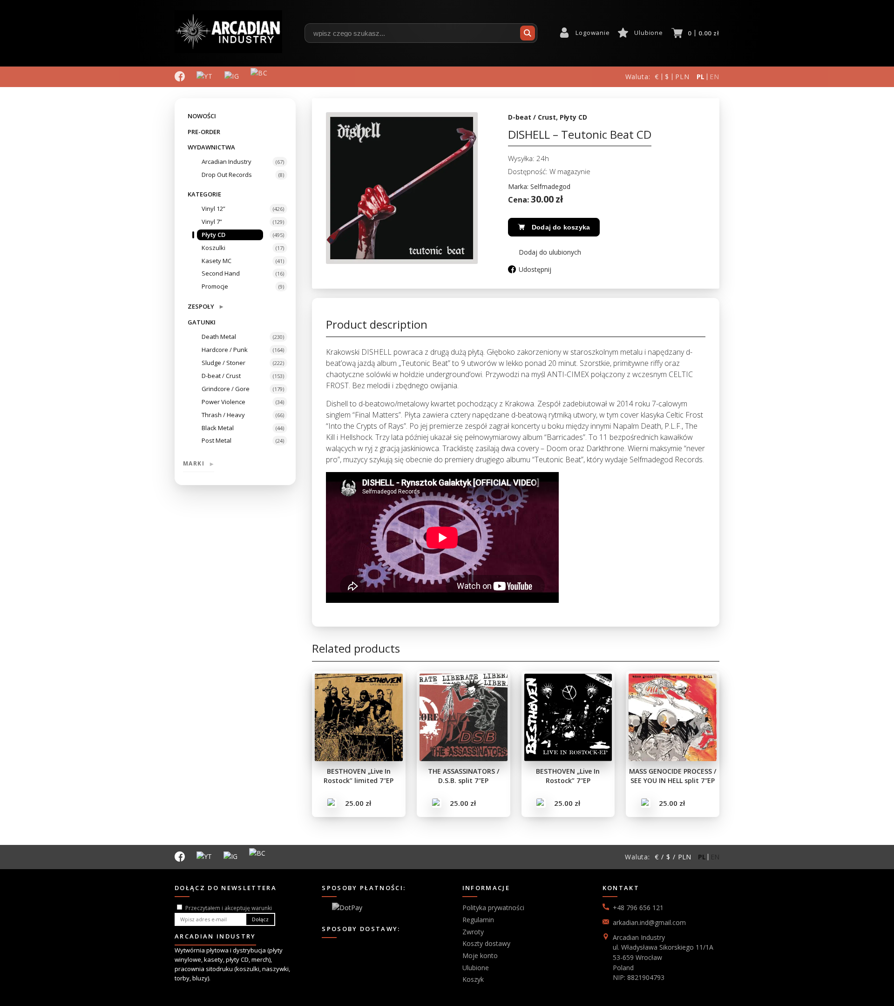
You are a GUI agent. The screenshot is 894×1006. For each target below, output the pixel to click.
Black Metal (218, 428)
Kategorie (204, 194)
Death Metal (219, 336)
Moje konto (480, 955)
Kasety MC (216, 261)
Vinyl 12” (213, 208)
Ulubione (648, 32)
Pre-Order (204, 132)
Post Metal (216, 440)
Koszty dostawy (486, 943)
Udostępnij (535, 269)
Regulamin (478, 919)
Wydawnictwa (211, 147)
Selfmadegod (550, 186)
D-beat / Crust (221, 375)
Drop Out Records (227, 174)
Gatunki (202, 322)
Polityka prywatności (493, 907)
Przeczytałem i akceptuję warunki (228, 908)
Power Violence (223, 402)
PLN (682, 76)
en (714, 76)
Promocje (215, 286)
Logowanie (593, 32)
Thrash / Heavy (223, 415)
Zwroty (473, 931)
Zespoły (205, 306)
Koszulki (213, 247)
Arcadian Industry (226, 161)
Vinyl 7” (212, 221)
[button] (544, 252)
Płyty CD (213, 234)
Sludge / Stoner (223, 362)
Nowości (202, 116)
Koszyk (473, 979)
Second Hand (221, 273)
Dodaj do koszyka (561, 227)
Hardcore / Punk (225, 349)
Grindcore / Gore (226, 389)
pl (701, 76)
